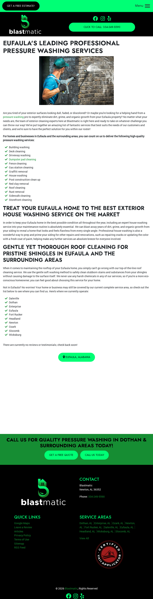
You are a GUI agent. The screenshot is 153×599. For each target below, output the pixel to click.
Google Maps (22, 523)
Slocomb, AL (122, 531)
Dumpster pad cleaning (22, 159)
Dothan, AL (85, 523)
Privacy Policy (22, 535)
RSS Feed (19, 547)
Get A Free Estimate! (21, 6)
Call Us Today (94, 455)
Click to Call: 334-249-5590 (102, 27)
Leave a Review (23, 527)
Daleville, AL (111, 527)
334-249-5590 (96, 496)
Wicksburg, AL (105, 531)
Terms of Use (21, 539)
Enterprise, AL (102, 523)
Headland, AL (87, 531)
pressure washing (13, 117)
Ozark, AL (118, 523)
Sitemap (19, 543)
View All (84, 538)
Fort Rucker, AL (93, 527)
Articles (18, 531)
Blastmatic (71, 588)
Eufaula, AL (127, 527)
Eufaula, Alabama (77, 357)
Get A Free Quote (61, 455)
